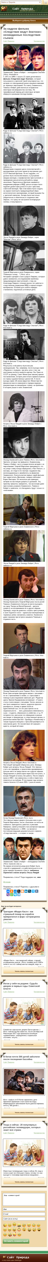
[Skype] (15, 894)
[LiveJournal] (29, 891)
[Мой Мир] (15, 891)
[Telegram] (18, 894)
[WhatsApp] (11, 894)
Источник (6, 882)
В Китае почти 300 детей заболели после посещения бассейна (21, 1058)
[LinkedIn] (26, 891)
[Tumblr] (36, 891)
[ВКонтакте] (8, 891)
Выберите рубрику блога (24, 20)
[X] (18, 891)
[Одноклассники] (11, 891)
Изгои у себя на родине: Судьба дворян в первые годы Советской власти (21, 986)
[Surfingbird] (33, 891)
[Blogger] (22, 891)
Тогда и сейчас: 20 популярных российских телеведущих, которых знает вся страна (21, 1127)
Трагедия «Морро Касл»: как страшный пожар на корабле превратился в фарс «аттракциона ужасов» (21, 915)
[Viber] (8, 894)
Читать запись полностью (24, 971)
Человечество (39, 41)
